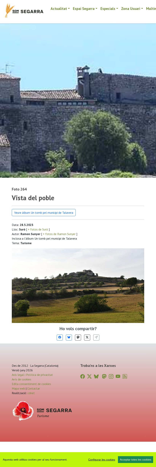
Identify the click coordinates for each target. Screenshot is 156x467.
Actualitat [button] (59, 8)
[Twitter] (87, 337)
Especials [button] (107, 8)
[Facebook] (60, 337)
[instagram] (111, 376)
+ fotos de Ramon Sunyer (59, 234)
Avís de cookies (21, 379)
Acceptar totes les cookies (135, 459)
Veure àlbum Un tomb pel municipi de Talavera (43, 212)
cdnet (31, 393)
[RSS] (125, 376)
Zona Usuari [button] (130, 8)
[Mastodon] (78, 337)
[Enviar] (96, 337)
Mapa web (18, 388)
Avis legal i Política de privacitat (32, 375)
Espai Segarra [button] (84, 8)
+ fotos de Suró (38, 229)
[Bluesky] (69, 337)
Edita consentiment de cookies (31, 384)
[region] (78, 459)
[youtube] (118, 376)
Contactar (33, 388)
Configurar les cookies (101, 459)
